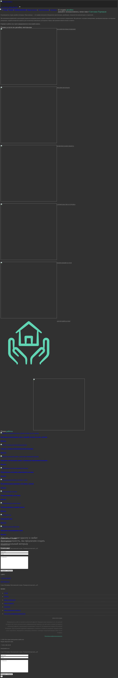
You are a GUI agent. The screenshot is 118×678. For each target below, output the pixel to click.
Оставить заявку (5, 548)
